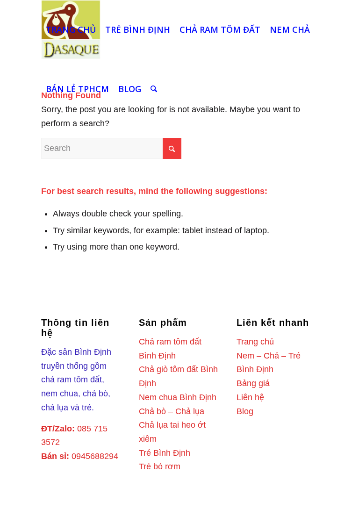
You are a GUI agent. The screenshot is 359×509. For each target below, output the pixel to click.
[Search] (154, 89)
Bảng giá (253, 383)
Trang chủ (255, 341)
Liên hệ (250, 397)
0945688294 (95, 456)
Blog (245, 411)
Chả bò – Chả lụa (171, 411)
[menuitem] (71, 29)
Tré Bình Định (164, 453)
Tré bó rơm (159, 466)
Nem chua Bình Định (177, 397)
